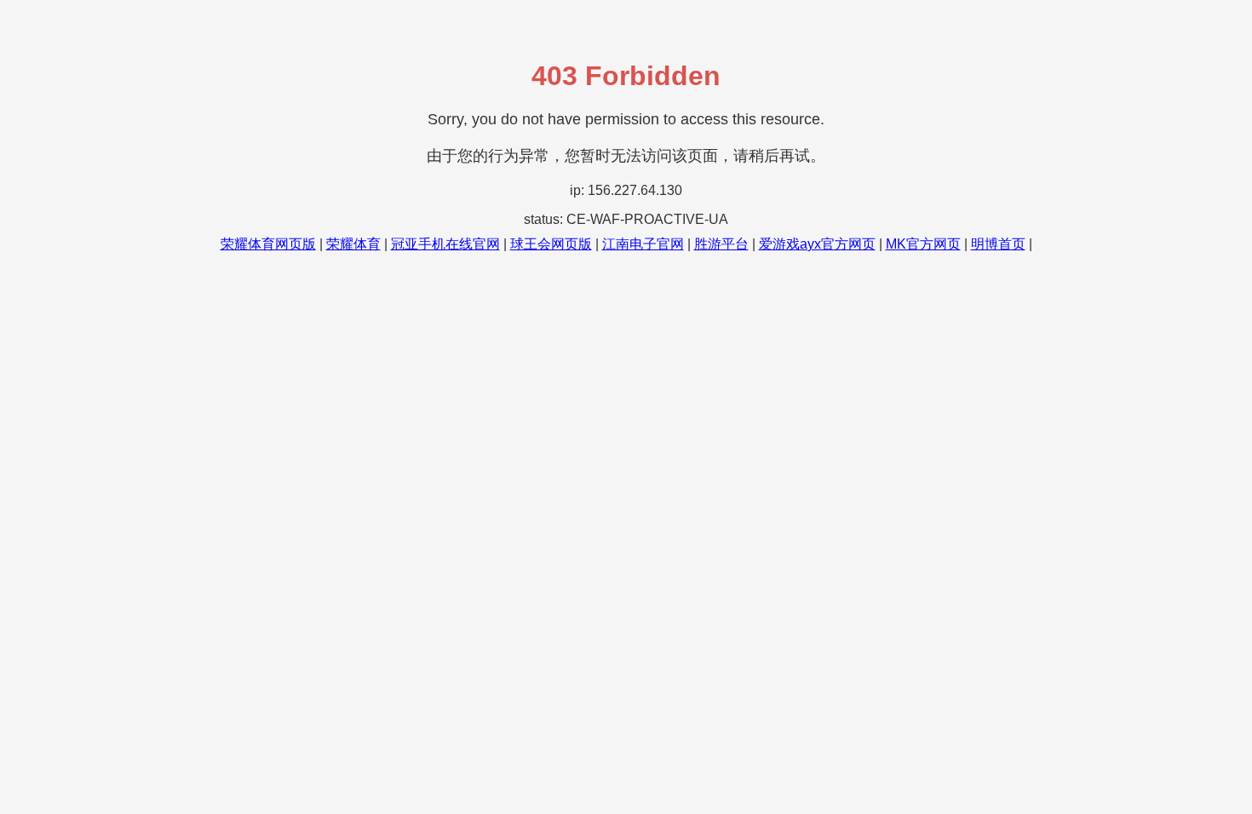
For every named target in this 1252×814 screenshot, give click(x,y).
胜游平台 (721, 244)
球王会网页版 (551, 244)
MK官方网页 (923, 244)
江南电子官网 (643, 244)
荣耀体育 (353, 244)
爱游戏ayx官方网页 (817, 244)
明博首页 (998, 244)
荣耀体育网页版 (268, 244)
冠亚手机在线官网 (445, 244)
